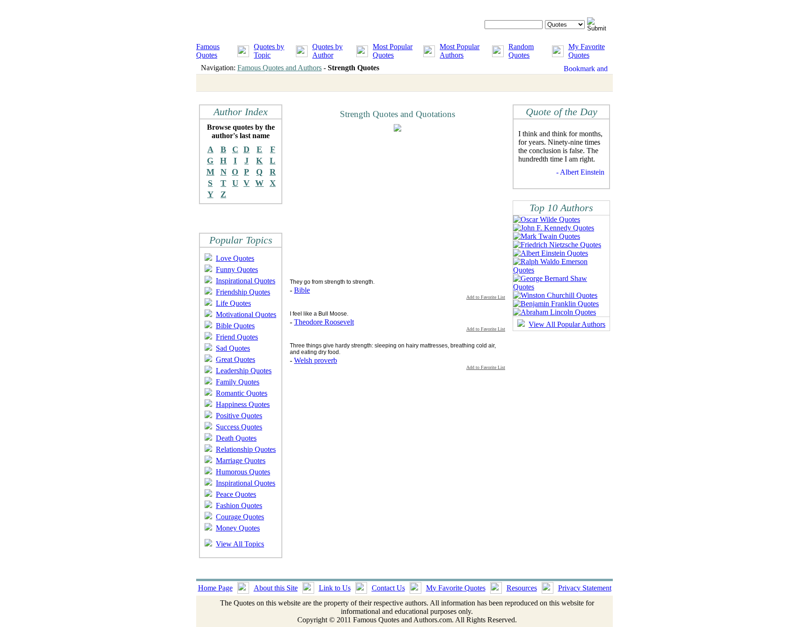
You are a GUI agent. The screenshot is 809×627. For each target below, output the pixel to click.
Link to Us (335, 588)
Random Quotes (521, 51)
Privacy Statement (584, 588)
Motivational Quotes (246, 314)
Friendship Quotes (243, 292)
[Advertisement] (368, 204)
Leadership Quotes (244, 371)
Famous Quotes (208, 51)
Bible (302, 290)
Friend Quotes (237, 337)
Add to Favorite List (485, 297)
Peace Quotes (236, 494)
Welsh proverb (315, 360)
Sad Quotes (233, 348)
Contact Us (388, 588)
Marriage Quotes (240, 461)
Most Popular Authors (459, 51)
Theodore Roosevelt (324, 322)
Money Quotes (238, 528)
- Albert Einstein (580, 172)
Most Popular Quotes (392, 51)
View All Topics (240, 544)
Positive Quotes (239, 416)
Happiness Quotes (243, 404)
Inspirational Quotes (245, 281)
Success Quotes (239, 427)
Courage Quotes (240, 517)
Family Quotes (237, 382)
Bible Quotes (235, 326)
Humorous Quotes (243, 472)
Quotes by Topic (269, 51)
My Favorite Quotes (586, 51)
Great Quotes (235, 359)
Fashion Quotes (239, 505)
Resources (522, 588)
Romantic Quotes (241, 393)
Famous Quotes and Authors (279, 68)
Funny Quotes (237, 269)
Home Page (215, 588)
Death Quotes (236, 438)
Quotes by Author (327, 51)
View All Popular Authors (567, 324)
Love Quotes (235, 258)
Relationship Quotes (246, 449)
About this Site (276, 588)
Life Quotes (233, 303)
